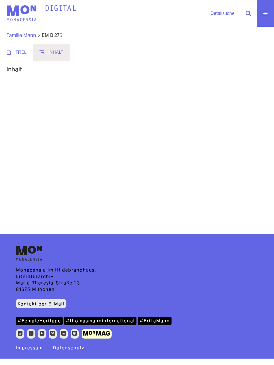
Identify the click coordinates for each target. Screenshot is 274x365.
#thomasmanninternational (100, 320)
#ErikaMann (155, 320)
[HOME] (61, 8)
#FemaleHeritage (39, 320)
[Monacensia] (21, 13)
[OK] (248, 13)
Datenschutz (69, 347)
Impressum (29, 347)
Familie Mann (21, 35)
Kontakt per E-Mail (41, 303)
